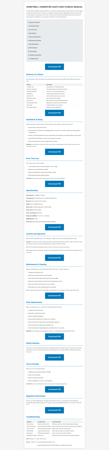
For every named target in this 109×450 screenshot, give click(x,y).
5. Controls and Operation (34, 36)
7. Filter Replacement (33, 44)
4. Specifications (32, 33)
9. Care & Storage (32, 51)
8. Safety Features (32, 47)
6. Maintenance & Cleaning (34, 40)
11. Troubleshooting (33, 58)
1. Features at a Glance (34, 22)
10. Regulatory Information (34, 55)
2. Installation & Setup (33, 26)
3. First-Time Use (32, 29)
